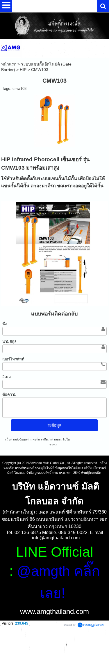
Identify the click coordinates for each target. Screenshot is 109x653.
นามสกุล (9, 341)
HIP (23, 69)
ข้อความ (9, 394)
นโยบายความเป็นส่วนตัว (87, 439)
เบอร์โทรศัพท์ (13, 359)
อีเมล (6, 377)
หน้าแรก (8, 64)
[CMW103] (54, 120)
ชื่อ (4, 324)
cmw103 (19, 88)
